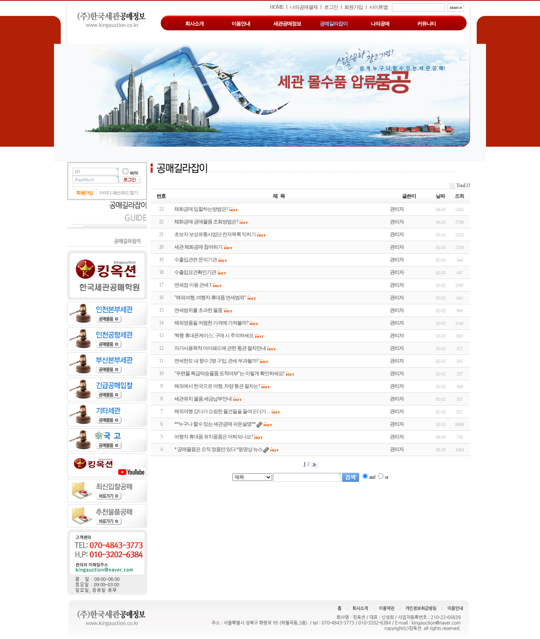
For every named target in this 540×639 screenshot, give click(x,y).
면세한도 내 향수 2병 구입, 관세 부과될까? (216, 361)
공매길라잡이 (334, 24)
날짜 (440, 196)
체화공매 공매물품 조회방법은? (206, 222)
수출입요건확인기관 (195, 272)
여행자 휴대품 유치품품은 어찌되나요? (213, 437)
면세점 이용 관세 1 (192, 285)
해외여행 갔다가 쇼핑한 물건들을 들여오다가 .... (222, 411)
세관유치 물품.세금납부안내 (203, 399)
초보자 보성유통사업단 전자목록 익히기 (215, 234)
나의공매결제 (304, 7)
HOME (277, 7)
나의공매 (380, 24)
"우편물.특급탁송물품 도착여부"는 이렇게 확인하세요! (229, 373)
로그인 (331, 7)
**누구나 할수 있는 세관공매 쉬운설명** (215, 424)
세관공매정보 (287, 24)
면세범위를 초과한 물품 (198, 310)
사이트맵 (378, 7)
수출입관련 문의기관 (195, 260)
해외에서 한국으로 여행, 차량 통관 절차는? (217, 386)
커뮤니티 (426, 24)
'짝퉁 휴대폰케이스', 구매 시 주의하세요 (214, 335)
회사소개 (194, 24)
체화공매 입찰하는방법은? (201, 209)
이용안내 (241, 24)
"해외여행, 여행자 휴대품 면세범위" (210, 298)
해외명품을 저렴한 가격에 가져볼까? (211, 323)
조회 (459, 196)
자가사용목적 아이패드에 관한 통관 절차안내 (220, 348)
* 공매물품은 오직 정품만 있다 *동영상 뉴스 (218, 449)
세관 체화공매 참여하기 (198, 247)
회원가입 (353, 7)
